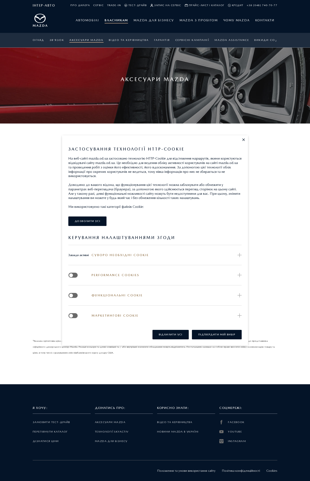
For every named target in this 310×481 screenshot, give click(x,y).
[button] (243, 139)
